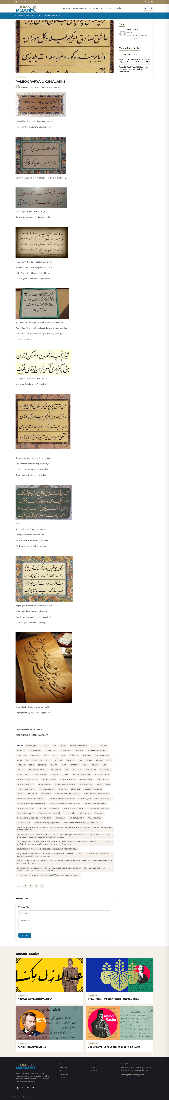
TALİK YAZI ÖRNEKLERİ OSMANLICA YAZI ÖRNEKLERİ (34, 818)
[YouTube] (152, 2)
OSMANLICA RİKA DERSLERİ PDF (95, 804)
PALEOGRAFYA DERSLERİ (25, 784)
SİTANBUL (95, 765)
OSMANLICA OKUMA (40, 775)
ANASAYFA (66, 8)
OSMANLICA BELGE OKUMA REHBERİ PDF (31, 799)
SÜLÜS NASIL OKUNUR (67, 779)
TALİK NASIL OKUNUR (49, 779)
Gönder (25, 935)
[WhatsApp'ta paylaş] (36, 886)
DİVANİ (48, 760)
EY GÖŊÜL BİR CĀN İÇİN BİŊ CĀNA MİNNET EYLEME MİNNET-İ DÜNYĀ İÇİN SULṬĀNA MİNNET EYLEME (67, 823)
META (94, 746)
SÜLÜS (46, 755)
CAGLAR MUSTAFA (35, 750)
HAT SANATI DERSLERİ (47, 789)
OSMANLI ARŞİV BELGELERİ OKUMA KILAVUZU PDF (95, 799)
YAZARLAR (94, 8)
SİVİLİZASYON (21, 755)
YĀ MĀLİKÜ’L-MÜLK (23, 823)
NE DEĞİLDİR (32, 794)
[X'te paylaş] (31, 886)
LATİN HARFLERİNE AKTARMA (96, 750)
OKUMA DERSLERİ (44, 784)
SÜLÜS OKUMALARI (85, 779)
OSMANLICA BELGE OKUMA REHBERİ (96, 794)
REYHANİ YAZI (60, 818)
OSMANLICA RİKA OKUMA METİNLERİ (67, 794)
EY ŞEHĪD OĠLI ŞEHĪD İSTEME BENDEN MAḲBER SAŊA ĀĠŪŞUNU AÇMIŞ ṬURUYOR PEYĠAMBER (48, 875)
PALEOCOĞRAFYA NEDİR (25, 813)
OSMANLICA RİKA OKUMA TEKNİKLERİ (61, 799)
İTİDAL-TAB (20, 770)
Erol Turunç (21, 750)
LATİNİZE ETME (46, 794)
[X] (145, 2)
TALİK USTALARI (105, 770)
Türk (54, 746)
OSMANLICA (30, 16)
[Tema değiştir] (146, 8)
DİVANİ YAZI (70, 760)
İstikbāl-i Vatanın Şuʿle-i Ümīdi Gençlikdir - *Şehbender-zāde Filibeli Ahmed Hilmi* (134, 61)
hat (66, 770)
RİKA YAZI (99, 760)
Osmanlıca (79, 750)
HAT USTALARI (77, 770)
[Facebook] (142, 2)
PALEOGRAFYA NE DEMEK (93, 789)
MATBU (109, 760)
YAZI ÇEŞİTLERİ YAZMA (76, 818)
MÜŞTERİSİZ (74, 765)
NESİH (55, 755)
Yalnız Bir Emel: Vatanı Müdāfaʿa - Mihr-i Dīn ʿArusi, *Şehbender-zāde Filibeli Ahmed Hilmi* (134, 69)
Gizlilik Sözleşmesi (97, 1071)
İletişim (62, 1078)
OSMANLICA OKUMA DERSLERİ (64, 784)
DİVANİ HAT (58, 760)
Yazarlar (63, 1071)
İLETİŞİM (118, 8)
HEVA (104, 765)
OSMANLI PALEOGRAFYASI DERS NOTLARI (31, 804)
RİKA (80, 760)
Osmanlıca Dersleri (86, 784)
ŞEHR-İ (85, 765)
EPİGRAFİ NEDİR (69, 813)
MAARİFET (53, 765)
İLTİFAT (64, 765)
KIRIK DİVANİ (63, 789)
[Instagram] (149, 2)
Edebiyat (63, 746)
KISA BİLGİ (20, 794)
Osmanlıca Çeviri (65, 750)
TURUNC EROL (50, 750)
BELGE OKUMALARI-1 (128, 55)
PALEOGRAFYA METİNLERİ (25, 808)
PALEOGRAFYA (56, 770)
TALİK (63, 755)
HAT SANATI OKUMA (103, 784)
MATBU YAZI (21, 765)
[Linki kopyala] (42, 886)
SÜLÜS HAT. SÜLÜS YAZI (34, 760)
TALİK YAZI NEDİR (84, 813)
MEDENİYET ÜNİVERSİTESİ (78, 746)
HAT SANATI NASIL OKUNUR (26, 789)
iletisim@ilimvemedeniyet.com (132, 1075)
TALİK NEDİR (87, 755)
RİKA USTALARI (91, 770)
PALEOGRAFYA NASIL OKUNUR (27, 779)
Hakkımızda (64, 1074)
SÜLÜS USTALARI (22, 775)
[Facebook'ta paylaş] (25, 886)
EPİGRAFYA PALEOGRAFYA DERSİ (49, 813)
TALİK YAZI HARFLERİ (95, 818)
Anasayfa (20, 16)
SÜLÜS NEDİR (73, 755)
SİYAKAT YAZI (99, 813)
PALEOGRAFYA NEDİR (102, 775)
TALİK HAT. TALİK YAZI (102, 755)
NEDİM (31, 765)
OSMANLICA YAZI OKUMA (59, 775)
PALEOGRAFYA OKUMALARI (38, 770)
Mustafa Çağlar (31, 746)
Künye (93, 1067)
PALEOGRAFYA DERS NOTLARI (99, 808)
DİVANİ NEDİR (75, 789)
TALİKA (19, 760)
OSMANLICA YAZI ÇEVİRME (81, 775)
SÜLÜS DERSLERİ (102, 779)
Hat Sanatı (103, 746)
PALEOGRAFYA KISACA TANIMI (49, 808)
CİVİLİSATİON (35, 755)
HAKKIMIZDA (106, 8)
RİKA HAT (89, 760)
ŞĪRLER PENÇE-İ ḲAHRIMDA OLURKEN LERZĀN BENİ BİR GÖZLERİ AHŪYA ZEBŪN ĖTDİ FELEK (47, 849)
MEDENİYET (45, 746)
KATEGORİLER (78, 8)
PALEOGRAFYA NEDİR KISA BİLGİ (73, 808)
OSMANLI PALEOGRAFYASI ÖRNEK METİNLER (65, 804)
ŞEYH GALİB (42, 765)
